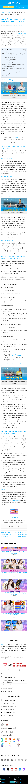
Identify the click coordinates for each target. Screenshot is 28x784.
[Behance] (9, 526)
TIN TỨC (7, 12)
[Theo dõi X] (8, 769)
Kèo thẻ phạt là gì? (8, 52)
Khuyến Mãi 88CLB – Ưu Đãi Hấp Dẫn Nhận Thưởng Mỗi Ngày (14, 605)
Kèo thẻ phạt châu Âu (11, 61)
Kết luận (5, 76)
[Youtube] (18, 526)
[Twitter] (16, 526)
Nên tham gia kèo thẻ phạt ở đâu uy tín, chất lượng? (13, 73)
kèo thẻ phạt (22, 33)
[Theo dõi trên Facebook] (4, 769)
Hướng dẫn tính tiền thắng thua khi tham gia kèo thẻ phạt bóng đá (13, 65)
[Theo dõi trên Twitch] (24, 769)
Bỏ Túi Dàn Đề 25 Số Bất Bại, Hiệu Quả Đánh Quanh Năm (21, 534)
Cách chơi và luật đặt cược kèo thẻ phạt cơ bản (14, 54)
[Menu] (2, 3)
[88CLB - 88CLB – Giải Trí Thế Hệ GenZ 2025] (14, 2)
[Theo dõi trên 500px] (20, 769)
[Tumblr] (14, 526)
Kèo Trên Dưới (16, 137)
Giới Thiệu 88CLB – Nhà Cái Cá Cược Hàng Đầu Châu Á (14, 626)
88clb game (16, 500)
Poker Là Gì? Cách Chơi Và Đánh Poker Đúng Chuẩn (6, 534)
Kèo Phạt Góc (16, 355)
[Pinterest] (12, 526)
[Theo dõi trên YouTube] (16, 769)
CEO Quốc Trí (19, 25)
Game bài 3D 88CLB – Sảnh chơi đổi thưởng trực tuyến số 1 (14, 585)
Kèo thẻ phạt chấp (10, 57)
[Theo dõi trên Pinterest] (12, 769)
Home (2, 12)
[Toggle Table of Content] (23, 49)
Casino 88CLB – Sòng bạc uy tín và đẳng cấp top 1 (14, 564)
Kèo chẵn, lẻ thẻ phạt (11, 62)
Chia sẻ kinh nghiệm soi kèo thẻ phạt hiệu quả (14, 69)
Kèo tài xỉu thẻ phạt (11, 59)
